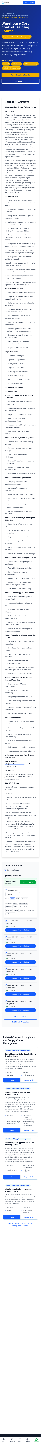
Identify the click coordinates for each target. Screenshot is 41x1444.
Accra (15, 903)
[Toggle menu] (37, 3)
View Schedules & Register (20, 75)
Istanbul (9, 910)
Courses (9, 14)
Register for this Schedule (20, 930)
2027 (17, 899)
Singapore (30, 910)
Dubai (25, 907)
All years (24, 899)
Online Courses (29, 2)
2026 (12, 899)
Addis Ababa (23, 903)
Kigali (16, 910)
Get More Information (20, 1022)
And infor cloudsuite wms (11, 68)
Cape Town (17, 907)
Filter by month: (13, 890)
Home (3, 14)
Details (12, 1080)
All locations (10, 914)
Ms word (6, 64)
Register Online (20, 81)
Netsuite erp (16, 64)
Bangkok (9, 907)
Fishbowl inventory (31, 64)
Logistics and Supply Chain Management (15, 15)
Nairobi (22, 910)
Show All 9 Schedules (19, 1016)
